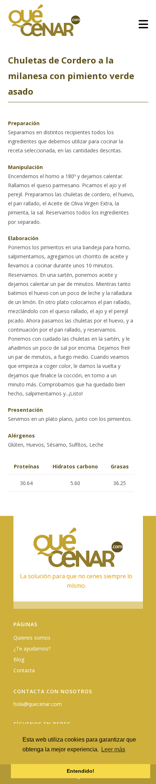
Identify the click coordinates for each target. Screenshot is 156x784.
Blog (18, 659)
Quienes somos (31, 637)
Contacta (24, 670)
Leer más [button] (113, 749)
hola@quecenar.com (37, 704)
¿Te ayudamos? (31, 648)
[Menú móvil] (143, 24)
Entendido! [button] (80, 771)
